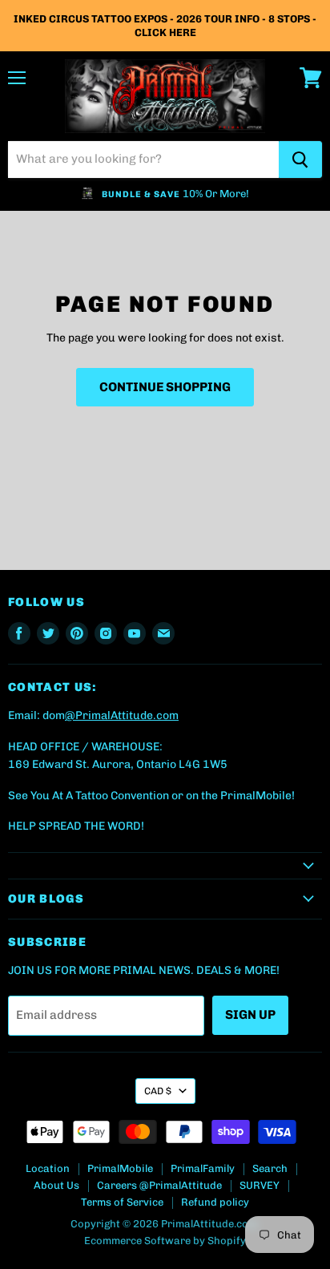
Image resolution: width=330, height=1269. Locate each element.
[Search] (300, 159)
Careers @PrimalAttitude (159, 1185)
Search (270, 1168)
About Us (56, 1185)
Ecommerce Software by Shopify (165, 1241)
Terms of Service (122, 1202)
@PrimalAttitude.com (122, 715)
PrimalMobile (120, 1168)
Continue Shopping (165, 386)
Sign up (250, 1014)
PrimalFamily (203, 1168)
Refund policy (215, 1202)
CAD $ (157, 1091)
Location (48, 1168)
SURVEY (259, 1185)
